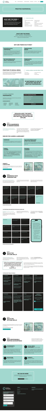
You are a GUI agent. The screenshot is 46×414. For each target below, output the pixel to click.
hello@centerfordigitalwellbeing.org (21, 393)
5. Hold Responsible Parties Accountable (28, 102)
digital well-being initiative (28, 154)
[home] (6, 2)
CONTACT (39, 1)
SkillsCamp (31, 266)
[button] (20, 2)
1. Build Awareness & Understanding (28, 96)
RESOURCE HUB (31, 1)
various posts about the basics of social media (31, 156)
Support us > (18, 392)
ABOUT (15, 1)
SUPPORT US (35, 1)
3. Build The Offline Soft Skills (27, 99)
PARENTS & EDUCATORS (26, 1)
